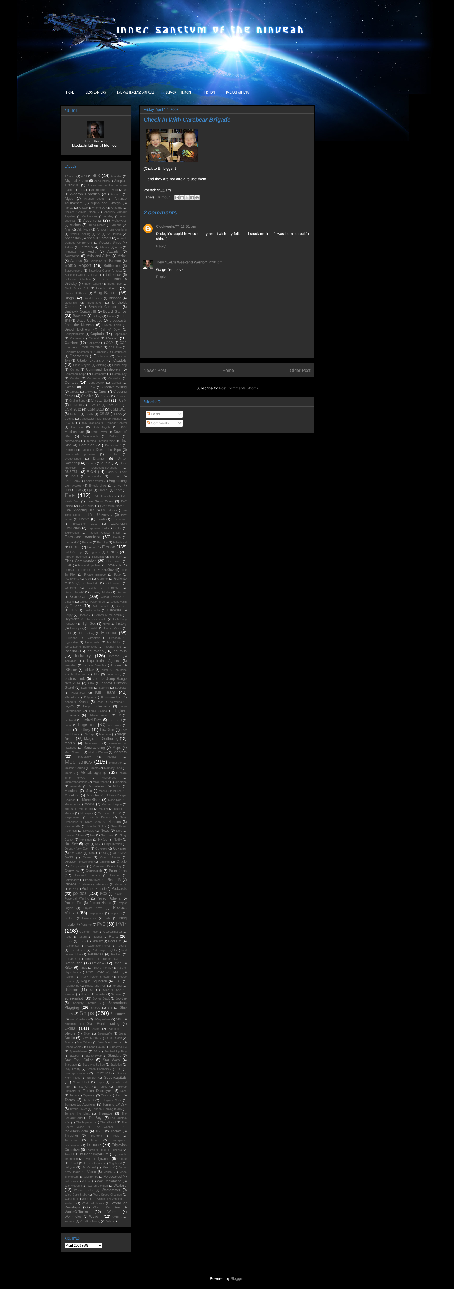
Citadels (120, 360)
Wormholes (73, 1216)
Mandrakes (92, 743)
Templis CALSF (114, 1104)
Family (117, 537)
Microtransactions (76, 781)
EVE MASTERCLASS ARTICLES (135, 92)
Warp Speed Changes (107, 1194)
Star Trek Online (79, 1060)
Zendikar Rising (90, 1221)
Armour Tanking (80, 234)
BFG (101, 279)
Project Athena (108, 898)
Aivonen (116, 194)
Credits (74, 391)
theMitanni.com (76, 1131)
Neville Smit (95, 826)
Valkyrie (70, 1167)
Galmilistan (113, 583)
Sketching (71, 1023)
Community (119, 374)
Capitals (97, 334)
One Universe (110, 857)
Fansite (87, 542)
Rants (113, 936)
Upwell (74, 1163)
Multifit (118, 808)
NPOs (102, 839)
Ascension (73, 238)
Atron (118, 247)
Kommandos (110, 697)
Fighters (95, 552)
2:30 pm (216, 262)
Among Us (98, 207)
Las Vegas (115, 701)
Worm (111, 1212)
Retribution (74, 963)
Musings (85, 813)
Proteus (70, 918)
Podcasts (119, 888)
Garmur (122, 592)
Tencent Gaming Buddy (107, 1109)
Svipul (100, 1082)
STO (118, 1069)
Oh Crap (76, 853)
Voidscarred (113, 1176)
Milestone (121, 781)
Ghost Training (111, 596)
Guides (75, 606)
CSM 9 (74, 414)
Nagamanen (72, 817)
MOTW (103, 808)
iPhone (115, 665)
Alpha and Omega (106, 203)
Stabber (74, 1055)
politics (80, 893)
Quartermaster (112, 931)
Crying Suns (77, 400)
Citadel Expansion (91, 360)
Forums (86, 569)
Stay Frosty (72, 1069)
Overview (72, 871)
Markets (120, 752)
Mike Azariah (101, 781)
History (121, 624)
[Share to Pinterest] (197, 197)
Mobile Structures (110, 790)
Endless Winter (93, 480)
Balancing (96, 260)
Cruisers (121, 396)
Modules (93, 795)
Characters (79, 356)
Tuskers (116, 1149)
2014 (84, 176)
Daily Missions (90, 422)
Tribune (93, 1144)
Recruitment (77, 950)
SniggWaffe (104, 1033)
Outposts (78, 866)
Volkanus (70, 1181)
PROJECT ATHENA (237, 92)
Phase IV (114, 880)
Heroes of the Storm (108, 615)
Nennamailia (72, 826)
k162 (91, 683)
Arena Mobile (97, 225)
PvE (101, 924)
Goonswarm (119, 601)
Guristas (121, 606)
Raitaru (82, 936)
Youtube (70, 1221)
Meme (95, 768)
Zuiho (108, 1221)
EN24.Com (72, 480)
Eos (78, 490)
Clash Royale (82, 365)
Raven (69, 941)
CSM (123, 400)
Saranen (70, 994)
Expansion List (97, 528)
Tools (116, 1135)
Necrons (114, 822)
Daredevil (77, 427)
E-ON (91, 471)
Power (118, 893)
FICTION (209, 92)
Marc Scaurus (74, 752)
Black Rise (114, 283)
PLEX (72, 888)
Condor (75, 378)
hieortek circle (96, 619)
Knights (89, 697)
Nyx (87, 844)
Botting (97, 316)
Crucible (87, 396)
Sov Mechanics (110, 1042)
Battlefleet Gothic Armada (105, 270)
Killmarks (70, 697)
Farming (102, 542)
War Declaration (109, 1181)
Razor (82, 941)
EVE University (100, 515)
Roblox (69, 976)
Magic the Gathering (101, 738)
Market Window (98, 752)
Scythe (121, 998)
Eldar (115, 476)
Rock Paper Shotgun (96, 976)
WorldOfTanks (76, 1212)
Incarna (71, 651)
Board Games (115, 311)
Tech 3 (89, 1100)
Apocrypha (92, 220)
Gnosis (69, 601)
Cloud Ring (119, 365)
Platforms (121, 884)
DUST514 (72, 472)
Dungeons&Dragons (104, 467)
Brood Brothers (77, 329)
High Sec (88, 624)
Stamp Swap (93, 1055)
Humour (163, 197)
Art (98, 234)
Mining (117, 786)
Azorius (76, 261)
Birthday (71, 284)
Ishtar (104, 669)
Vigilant (108, 1171)
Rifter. (83, 967)
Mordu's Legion (112, 804)
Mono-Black (91, 800)
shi (110, 1007)
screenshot (74, 998)
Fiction (108, 546)
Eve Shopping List (79, 510)
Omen (87, 857)
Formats (70, 569)
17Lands (70, 176)
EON (68, 490)
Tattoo (105, 1095)
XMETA (116, 1216)
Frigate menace (95, 574)
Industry (83, 655)
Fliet (68, 565)
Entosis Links (98, 485)
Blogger (237, 1278)
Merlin (68, 773)
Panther (115, 875)
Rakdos (98, 936)
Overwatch (94, 871)
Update (122, 1158)
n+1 (119, 813)
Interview (70, 665)
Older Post (300, 370)
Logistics (87, 724)
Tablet (103, 1086)
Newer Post (154, 370)
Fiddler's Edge (74, 552)
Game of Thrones (103, 587)
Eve (70, 495)
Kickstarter (78, 692)
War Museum (73, 1185)
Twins (87, 1158)
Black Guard (92, 283)
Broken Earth (111, 325)
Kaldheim (87, 687)
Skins (96, 1028)
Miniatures (97, 786)
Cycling (69, 418)
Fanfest (70, 542)
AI (125, 189)
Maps (116, 748)
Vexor (107, 1167)
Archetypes (119, 220)
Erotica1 (103, 490)
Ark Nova (83, 229)
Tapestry (89, 1095)
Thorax (115, 1131)
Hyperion (115, 637)
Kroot (99, 701)
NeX (119, 830)
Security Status (84, 1003)
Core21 (116, 382)
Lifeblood (70, 720)
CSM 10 (75, 405)
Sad (118, 989)
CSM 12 (94, 405)
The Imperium (85, 1122)
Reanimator (72, 945)
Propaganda (96, 913)
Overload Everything (107, 866)
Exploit (117, 528)
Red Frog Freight (103, 950)
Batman (115, 261)
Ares (68, 229)
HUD (68, 633)
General (78, 596)
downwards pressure (80, 454)
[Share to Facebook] (192, 197)
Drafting (113, 454)
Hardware (114, 610)
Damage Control (116, 422)
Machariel (105, 734)
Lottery (84, 729)
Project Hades (100, 903)
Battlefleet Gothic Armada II (82, 274)
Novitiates (85, 839)
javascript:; (114, 674)
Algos (69, 199)
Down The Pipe (108, 450)
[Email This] (177, 197)
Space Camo (73, 1046)
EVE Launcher (103, 496)
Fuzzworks (72, 578)
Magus (70, 743)
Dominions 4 (113, 445)
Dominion (87, 445)
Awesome (72, 256)
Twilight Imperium (94, 1154)
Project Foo (73, 903)
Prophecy (116, 913)
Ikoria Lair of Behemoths (81, 646)
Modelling (72, 795)
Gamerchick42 (74, 592)
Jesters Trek (75, 679)
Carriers (71, 343)
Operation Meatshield (79, 861)
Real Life (114, 941)
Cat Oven (93, 342)
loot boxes (115, 725)
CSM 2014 (118, 409)
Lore (68, 730)
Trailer (95, 1140)
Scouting (116, 994)
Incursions (95, 651)
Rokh (118, 981)
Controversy (97, 382)
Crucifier (105, 396)
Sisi (119, 1019)
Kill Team (105, 692)
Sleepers (114, 1028)
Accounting (101, 180)
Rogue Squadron (94, 981)
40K (96, 175)
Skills (70, 1028)
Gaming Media (100, 592)
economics (95, 476)
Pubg (108, 918)
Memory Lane (113, 768)
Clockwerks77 (167, 226)
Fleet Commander (80, 561)
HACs (73, 610)
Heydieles (72, 619)
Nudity (118, 839)
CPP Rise (88, 387)
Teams (70, 1100)
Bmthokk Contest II (105, 307)
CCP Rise (115, 347)
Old (103, 853)
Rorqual (117, 985)
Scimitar (100, 994)
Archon (75, 225)
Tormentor (71, 1140)
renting (89, 958)
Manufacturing (94, 748)
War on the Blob (97, 1185)
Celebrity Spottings (77, 351)
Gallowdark (90, 583)
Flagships (98, 556)
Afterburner (98, 189)
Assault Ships (110, 242)
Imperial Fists (112, 646)
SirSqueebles (102, 1019)
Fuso (117, 574)
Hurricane (71, 637)
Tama (73, 1095)
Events (84, 519)
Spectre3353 (118, 1046)
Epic (90, 490)
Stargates (71, 1064)
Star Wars (111, 1060)
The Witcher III (107, 1126)
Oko (92, 853)
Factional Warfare (82, 536)
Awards (113, 251)
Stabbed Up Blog (115, 1051)
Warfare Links (84, 1190)
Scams (85, 994)
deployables (72, 440)
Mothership (86, 808)
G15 (88, 578)
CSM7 (90, 414)
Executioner (119, 519)
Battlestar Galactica (78, 279)
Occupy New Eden (77, 848)
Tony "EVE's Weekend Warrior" (181, 262)
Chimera (103, 356)
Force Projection (89, 565)
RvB (91, 989)
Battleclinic (112, 266)
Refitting (116, 954)
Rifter (69, 968)
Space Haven (96, 1046)
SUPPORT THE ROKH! (179, 92)
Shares (95, 1007)
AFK (82, 189)
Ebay (123, 471)
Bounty (111, 316)
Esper (118, 490)
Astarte (69, 247)
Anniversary (90, 216)
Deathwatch (90, 436)
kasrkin (104, 687)
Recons (122, 945)
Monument (71, 804)
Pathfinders (72, 879)
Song (68, 1042)
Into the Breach (93, 665)
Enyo (117, 485)
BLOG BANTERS (96, 92)
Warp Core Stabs (76, 1194)
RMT (116, 972)
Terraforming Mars (77, 1113)
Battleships (113, 275)
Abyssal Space (76, 181)
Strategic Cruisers (76, 1073)
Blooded (115, 298)
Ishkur (89, 670)
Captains (75, 338)
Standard (114, 1055)
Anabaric (116, 207)
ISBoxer (71, 670)
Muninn (69, 813)
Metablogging (93, 772)
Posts (155, 414)
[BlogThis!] (182, 197)
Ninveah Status (74, 835)
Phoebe (70, 884)
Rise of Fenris (102, 967)
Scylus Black (101, 998)
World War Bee (106, 1207)
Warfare (120, 1185)
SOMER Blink (90, 1038)
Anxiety (108, 216)
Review (98, 963)
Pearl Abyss (93, 879)
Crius (103, 391)
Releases (71, 958)
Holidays (75, 628)
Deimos (114, 436)
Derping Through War (100, 440)
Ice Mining (114, 642)
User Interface (93, 1163)
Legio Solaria (98, 710)
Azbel (122, 256)
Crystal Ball (100, 400)
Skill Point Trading (103, 1024)
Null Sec (71, 844)
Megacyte (115, 762)
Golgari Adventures (92, 601)
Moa (88, 791)
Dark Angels (101, 427)
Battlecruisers (73, 270)
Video (91, 1172)
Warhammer (111, 1190)
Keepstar (121, 687)
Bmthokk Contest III (80, 311)
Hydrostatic (93, 637)
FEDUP (75, 547)
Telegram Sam (111, 1100)
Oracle (122, 861)
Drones (91, 463)
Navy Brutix (93, 821)
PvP (121, 923)
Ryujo (105, 989)
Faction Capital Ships (104, 532)
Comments (159, 423)
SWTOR (84, 1086)
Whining (101, 1198)
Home (228, 370)
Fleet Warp (113, 561)
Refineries (95, 954)
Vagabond (115, 1163)
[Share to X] (187, 197)
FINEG (112, 552)
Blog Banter (105, 292)
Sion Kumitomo (79, 1019)
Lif (119, 715)
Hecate (83, 615)
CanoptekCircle (74, 334)
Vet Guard (89, 1167)
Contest (71, 382)
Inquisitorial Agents (103, 661)
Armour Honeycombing (112, 229)
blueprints (71, 302)
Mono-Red (114, 799)
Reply (161, 246)
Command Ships (75, 374)
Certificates (119, 351)
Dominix (70, 449)
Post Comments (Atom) (238, 388)
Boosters (79, 316)
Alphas (69, 207)
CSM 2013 (95, 409)
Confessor (94, 378)
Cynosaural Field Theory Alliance (101, 418)
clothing (101, 365)
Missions (71, 791)
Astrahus (86, 247)
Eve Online (86, 505)
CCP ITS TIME (92, 347)
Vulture (86, 1181)
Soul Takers (84, 1042)
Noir (92, 835)
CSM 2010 (114, 405)
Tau (118, 1095)
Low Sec (107, 730)
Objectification (113, 844)
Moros (69, 808)
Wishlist (69, 1203)
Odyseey (101, 848)
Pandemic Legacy (87, 875)
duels (105, 463)
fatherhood (120, 542)
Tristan (90, 1149)
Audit (92, 251)
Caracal (94, 338)
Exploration (72, 532)
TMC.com (95, 1135)
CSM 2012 (73, 409)
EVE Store (108, 510)
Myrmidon (104, 813)
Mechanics (78, 761)
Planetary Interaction (95, 884)
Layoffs (69, 706)
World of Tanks (93, 1203)
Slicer (87, 1033)
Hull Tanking (86, 633)
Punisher (86, 924)
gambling (70, 587)
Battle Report (78, 265)
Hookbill (92, 628)
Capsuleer (120, 334)
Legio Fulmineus (96, 706)
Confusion (114, 378)
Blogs (69, 298)
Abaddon (116, 176)
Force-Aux (113, 565)
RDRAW (97, 941)
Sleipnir (70, 1033)
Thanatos (105, 1113)
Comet (74, 369)
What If (86, 1198)
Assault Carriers (99, 238)
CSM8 (104, 414)
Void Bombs (90, 1176)
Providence (89, 918)
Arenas (116, 225)
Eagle (109, 471)
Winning (117, 1198)
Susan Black (81, 1082)
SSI (96, 1051)
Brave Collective (89, 320)
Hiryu (106, 623)
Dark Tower (99, 431)
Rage (68, 936)
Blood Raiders (93, 298)
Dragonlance (73, 458)
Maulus (112, 756)
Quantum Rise (88, 931)
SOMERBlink (113, 1038)
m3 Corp (88, 734)
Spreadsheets (78, 1051)
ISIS (96, 674)
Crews (89, 391)
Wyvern (95, 1216)
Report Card (112, 958)
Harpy (69, 615)
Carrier (112, 338)
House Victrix (113, 628)
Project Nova (92, 908)
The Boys (96, 1118)
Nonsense (107, 835)
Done (85, 449)
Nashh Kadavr (100, 817)
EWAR (101, 519)
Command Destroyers (103, 369)
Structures (102, 1073)
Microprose (109, 777)
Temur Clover (78, 1109)
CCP (109, 343)
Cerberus (100, 351)
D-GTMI (70, 422)
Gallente (102, 578)
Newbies (88, 830)
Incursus (119, 651)
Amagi (83, 207)
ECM (74, 476)
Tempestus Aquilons (80, 1104)
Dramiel (99, 459)
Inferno (114, 656)
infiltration (70, 660)
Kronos (84, 702)
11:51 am (188, 226)
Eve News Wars (100, 501)
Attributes (71, 251)
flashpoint (116, 556)
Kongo (69, 701)
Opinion (105, 861)
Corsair (70, 387)
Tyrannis (103, 1159)
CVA (119, 414)
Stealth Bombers (98, 1069)
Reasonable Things (98, 945)
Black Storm (106, 288)
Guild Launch (100, 606)
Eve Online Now (111, 505)
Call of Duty (110, 329)
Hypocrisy (71, 642)
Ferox (91, 547)
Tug (103, 1149)
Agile (115, 189)
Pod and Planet (93, 889)
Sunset (91, 1077)
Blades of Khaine (76, 293)
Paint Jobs (118, 870)
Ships (86, 1013)
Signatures (118, 1014)
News (105, 830)
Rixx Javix (95, 972)
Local (68, 725)
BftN (117, 279)
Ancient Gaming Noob (80, 211)
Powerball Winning (77, 898)
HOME (70, 92)
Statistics (116, 1064)
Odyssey (120, 848)
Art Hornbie (114, 234)
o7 (96, 844)
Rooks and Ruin (95, 985)
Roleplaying (72, 985)
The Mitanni (108, 1122)
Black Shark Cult (77, 288)
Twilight (69, 1154)
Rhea (117, 963)
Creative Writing (114, 387)
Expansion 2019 (85, 523)
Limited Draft (91, 720)
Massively (84, 756)
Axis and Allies (99, 256)
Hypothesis (92, 642)
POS (103, 894)
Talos (123, 1090)
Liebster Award (99, 715)
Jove (96, 678)
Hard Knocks (92, 610)
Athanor (105, 247)
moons (89, 804)
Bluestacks (94, 302)
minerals (75, 786)
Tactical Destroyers (98, 1091)
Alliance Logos (94, 198)
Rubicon (71, 989)
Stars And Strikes (93, 1064)
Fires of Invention (76, 556)
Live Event (115, 720)
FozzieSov (105, 570)
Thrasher (71, 1135)
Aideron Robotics (85, 194)
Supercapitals (115, 1077)
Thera (99, 1131)
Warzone (70, 1198)
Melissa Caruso (75, 768)
